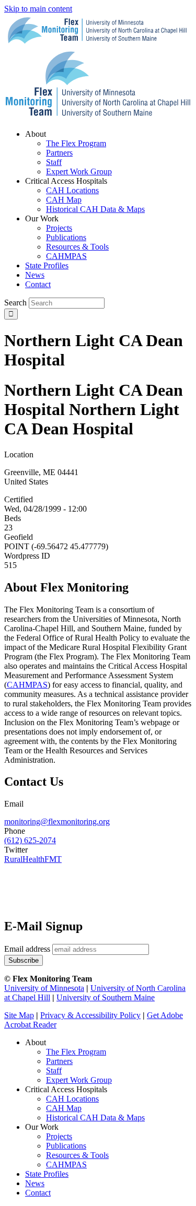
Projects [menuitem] (59, 227)
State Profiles (46, 1173)
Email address (27, 948)
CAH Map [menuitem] (64, 199)
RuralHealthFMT (33, 859)
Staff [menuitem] (54, 162)
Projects (59, 1136)
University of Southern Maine (105, 997)
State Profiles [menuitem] (46, 265)
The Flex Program (76, 1051)
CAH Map (64, 1108)
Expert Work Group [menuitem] (79, 171)
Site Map (19, 1015)
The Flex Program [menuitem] (76, 143)
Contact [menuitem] (38, 284)
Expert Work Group (79, 1079)
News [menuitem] (34, 274)
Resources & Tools (77, 1155)
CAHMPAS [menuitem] (66, 256)
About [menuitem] (35, 133)
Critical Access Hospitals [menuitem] (66, 180)
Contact (38, 1192)
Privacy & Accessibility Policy (90, 1015)
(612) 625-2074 (30, 840)
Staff (54, 1070)
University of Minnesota (44, 988)
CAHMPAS (66, 1164)
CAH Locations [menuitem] (72, 190)
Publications (66, 1145)
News (34, 1183)
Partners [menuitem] (59, 152)
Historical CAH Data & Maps (95, 1117)
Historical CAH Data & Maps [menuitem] (95, 209)
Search (15, 302)
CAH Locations (72, 1098)
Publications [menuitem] (66, 237)
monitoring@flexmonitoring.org (57, 821)
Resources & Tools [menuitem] (77, 246)
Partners (59, 1061)
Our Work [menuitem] (42, 218)
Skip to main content (38, 8)
